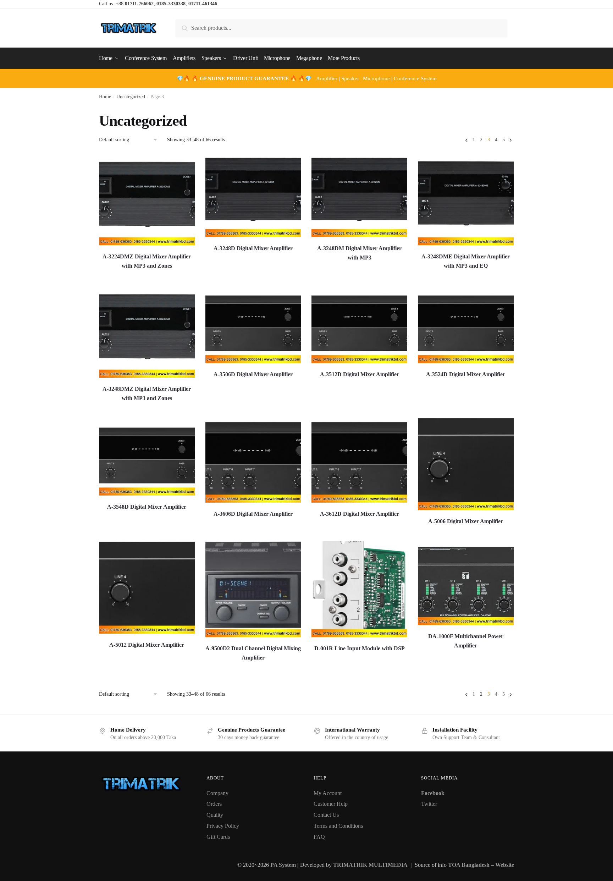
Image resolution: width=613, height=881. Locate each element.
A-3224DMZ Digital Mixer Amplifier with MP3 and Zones (147, 261)
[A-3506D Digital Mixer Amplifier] (253, 324)
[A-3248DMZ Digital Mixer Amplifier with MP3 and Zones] (147, 332)
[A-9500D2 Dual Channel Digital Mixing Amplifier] (253, 589)
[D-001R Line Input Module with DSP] (359, 589)
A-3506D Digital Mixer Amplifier (253, 374)
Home (105, 96)
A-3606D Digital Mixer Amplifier (253, 514)
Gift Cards (218, 837)
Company (217, 793)
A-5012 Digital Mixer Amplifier (146, 645)
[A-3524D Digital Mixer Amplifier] (466, 324)
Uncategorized (130, 96)
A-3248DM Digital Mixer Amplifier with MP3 (359, 253)
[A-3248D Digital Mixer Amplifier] (253, 195)
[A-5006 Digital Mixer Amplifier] (466, 464)
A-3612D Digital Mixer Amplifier (359, 514)
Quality (214, 815)
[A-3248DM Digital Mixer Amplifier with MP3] (359, 195)
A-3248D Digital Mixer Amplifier (253, 248)
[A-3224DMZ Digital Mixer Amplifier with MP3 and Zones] (147, 199)
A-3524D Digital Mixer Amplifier (465, 374)
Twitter (429, 804)
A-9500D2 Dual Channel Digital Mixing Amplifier (253, 653)
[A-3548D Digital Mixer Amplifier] (147, 456)
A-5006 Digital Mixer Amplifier (465, 521)
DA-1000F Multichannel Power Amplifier (465, 641)
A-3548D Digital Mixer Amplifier (146, 507)
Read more (147, 277)
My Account (328, 793)
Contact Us (326, 815)
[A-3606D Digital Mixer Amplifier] (253, 460)
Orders (214, 804)
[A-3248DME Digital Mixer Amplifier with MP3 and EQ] (466, 199)
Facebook (432, 793)
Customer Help (331, 804)
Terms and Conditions (338, 826)
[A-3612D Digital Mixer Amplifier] (359, 460)
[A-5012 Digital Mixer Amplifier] (147, 587)
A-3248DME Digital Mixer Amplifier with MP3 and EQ (465, 261)
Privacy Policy (222, 826)
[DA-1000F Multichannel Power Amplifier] (466, 583)
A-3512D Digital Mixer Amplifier (359, 374)
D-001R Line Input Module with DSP (359, 648)
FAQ (319, 837)
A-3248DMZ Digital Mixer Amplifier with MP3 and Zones (147, 393)
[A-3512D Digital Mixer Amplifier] (359, 324)
